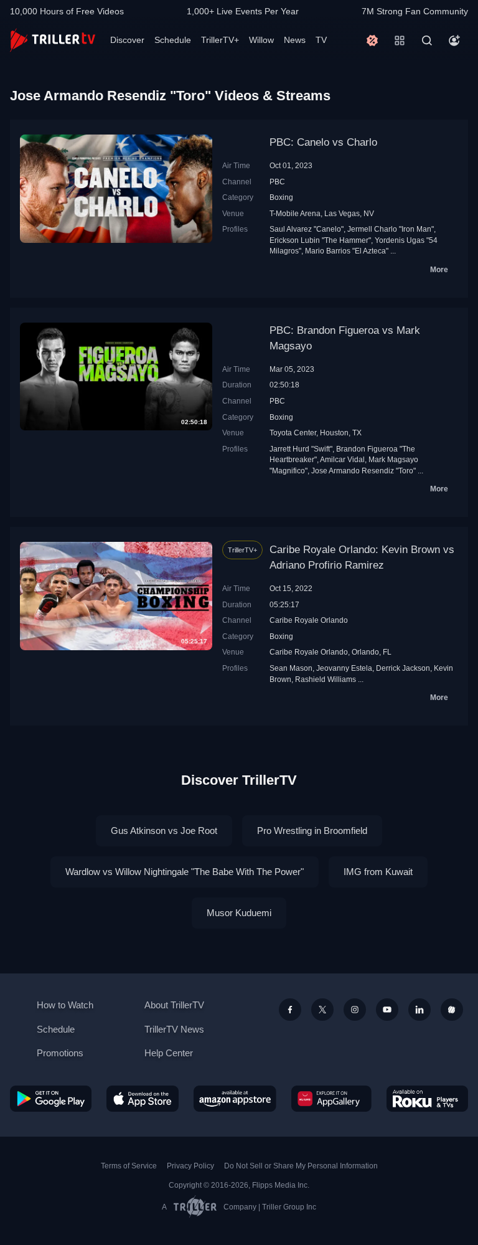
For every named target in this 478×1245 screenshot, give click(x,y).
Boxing (281, 197)
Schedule (172, 40)
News (295, 40)
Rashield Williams (325, 679)
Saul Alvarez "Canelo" (306, 229)
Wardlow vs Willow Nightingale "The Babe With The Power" (184, 871)
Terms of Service (129, 1166)
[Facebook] (290, 1009)
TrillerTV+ (220, 40)
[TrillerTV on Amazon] (235, 1099)
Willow (261, 40)
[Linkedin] (419, 1009)
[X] (322, 1009)
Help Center (168, 1053)
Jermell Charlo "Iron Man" (390, 229)
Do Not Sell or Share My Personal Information (301, 1166)
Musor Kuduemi (239, 912)
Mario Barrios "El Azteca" (346, 251)
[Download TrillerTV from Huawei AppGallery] (331, 1099)
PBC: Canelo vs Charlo (323, 142)
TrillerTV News (174, 1029)
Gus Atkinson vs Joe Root (164, 830)
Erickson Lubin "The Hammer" (320, 240)
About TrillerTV (174, 1005)
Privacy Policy (190, 1166)
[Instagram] (355, 1009)
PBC (277, 182)
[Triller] (452, 1009)
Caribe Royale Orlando (308, 620)
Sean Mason (290, 668)
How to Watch (65, 1005)
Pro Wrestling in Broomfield (312, 830)
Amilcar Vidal (342, 459)
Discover (127, 40)
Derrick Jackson (403, 668)
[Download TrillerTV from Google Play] (50, 1099)
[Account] (454, 40)
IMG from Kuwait (378, 871)
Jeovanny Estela (344, 668)
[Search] (427, 40)
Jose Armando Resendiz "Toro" (363, 470)
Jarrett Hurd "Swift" (300, 449)
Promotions (60, 1053)
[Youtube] (387, 1009)
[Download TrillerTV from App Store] (142, 1099)
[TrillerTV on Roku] (427, 1099)
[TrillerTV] (52, 40)
